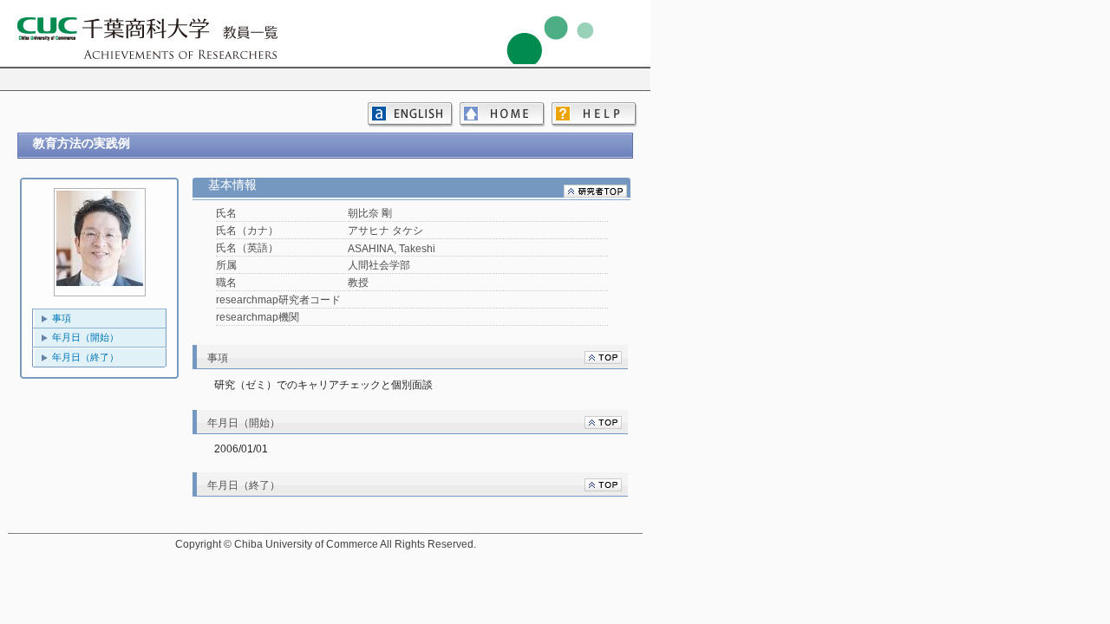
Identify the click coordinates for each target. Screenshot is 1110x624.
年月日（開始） (85, 337)
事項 (61, 318)
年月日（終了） (85, 357)
